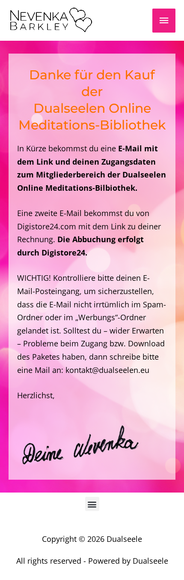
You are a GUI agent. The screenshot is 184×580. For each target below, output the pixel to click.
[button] (92, 504)
